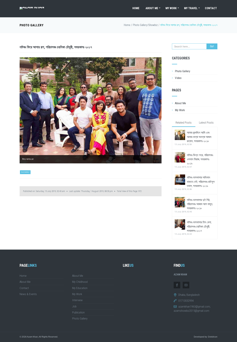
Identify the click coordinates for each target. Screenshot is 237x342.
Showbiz (153, 25)
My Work (171, 8)
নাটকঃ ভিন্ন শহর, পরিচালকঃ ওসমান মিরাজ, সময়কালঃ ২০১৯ (194, 160)
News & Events (28, 294)
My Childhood (80, 282)
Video (178, 78)
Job (74, 306)
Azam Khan (32, 337)
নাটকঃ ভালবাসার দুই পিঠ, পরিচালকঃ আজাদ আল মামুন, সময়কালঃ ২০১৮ (194, 205)
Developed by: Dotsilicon (205, 337)
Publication (78, 312)
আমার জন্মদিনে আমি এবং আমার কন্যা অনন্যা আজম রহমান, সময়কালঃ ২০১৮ (193, 138)
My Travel (190, 8)
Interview (77, 300)
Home (135, 8)
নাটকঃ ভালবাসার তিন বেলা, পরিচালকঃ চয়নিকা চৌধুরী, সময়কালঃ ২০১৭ (193, 227)
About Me (152, 8)
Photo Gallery (32, 25)
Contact (211, 8)
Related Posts (184, 122)
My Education (79, 288)
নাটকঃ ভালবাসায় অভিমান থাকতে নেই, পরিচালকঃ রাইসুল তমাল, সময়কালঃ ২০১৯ (195, 183)
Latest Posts (206, 122)
